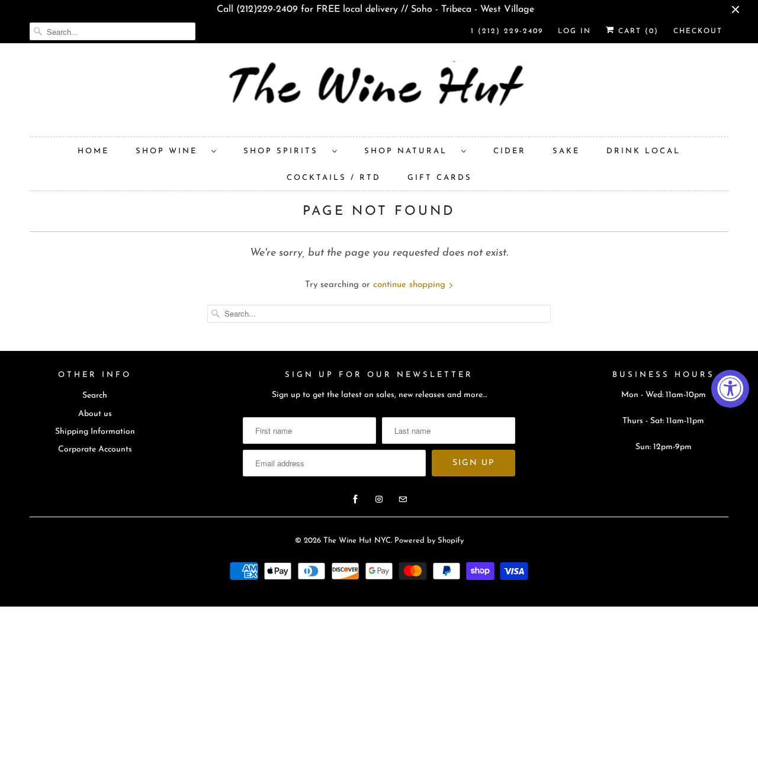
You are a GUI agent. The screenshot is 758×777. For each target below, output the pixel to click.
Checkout (697, 31)
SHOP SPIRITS (284, 151)
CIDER (509, 151)
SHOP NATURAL (409, 151)
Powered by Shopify (429, 540)
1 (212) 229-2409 (507, 31)
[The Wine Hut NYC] (379, 93)
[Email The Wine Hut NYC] (402, 499)
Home (93, 151)
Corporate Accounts (95, 449)
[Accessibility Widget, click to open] (730, 389)
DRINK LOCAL (643, 151)
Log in (574, 31)
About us (95, 414)
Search (94, 395)
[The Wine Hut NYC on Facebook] (355, 499)
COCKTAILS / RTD (334, 178)
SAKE (566, 151)
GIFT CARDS (439, 178)
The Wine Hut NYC (357, 540)
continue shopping (410, 285)
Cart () (637, 31)
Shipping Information (95, 431)
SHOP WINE (170, 151)
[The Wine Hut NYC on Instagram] (379, 499)
